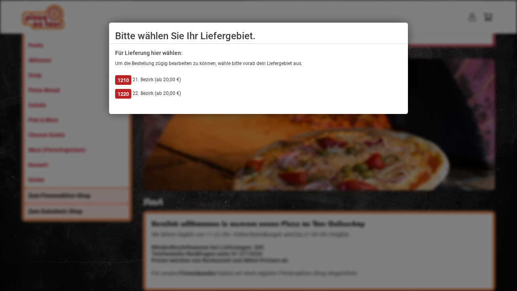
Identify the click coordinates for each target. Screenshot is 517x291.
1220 (123, 94)
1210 (123, 80)
